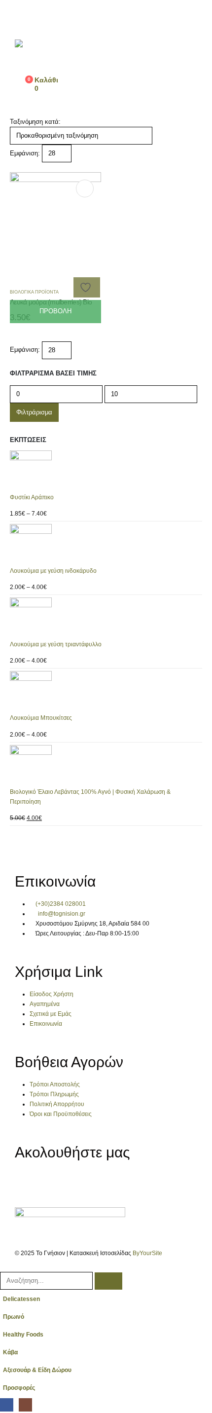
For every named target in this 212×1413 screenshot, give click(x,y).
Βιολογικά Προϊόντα (34, 292)
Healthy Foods (23, 1334)
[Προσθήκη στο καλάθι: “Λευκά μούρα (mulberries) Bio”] (85, 188)
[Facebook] (27, 1182)
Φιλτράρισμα (34, 412)
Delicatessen (21, 1299)
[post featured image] (55, 217)
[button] (14, 167)
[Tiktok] (79, 1182)
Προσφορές (19, 1387)
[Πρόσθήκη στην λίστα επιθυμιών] (86, 287)
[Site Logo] (47, 52)
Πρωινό (13, 1316)
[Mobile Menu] (20, 17)
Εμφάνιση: (25, 153)
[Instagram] (53, 1182)
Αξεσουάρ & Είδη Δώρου (37, 1370)
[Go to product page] (106, 471)
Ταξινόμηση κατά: (35, 121)
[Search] (108, 1281)
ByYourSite (147, 1253)
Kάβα (10, 1352)
